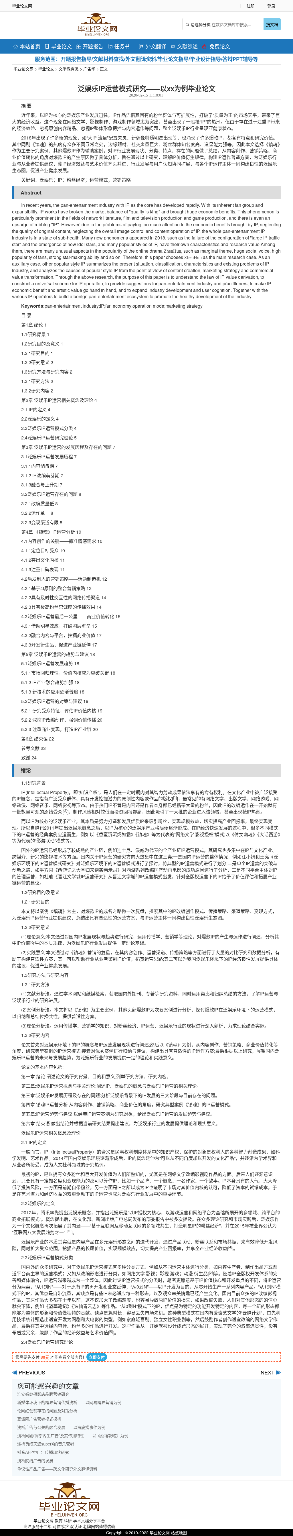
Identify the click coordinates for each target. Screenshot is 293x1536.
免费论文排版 (216, 47)
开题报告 (89, 46)
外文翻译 (152, 46)
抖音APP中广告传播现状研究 (43, 1452)
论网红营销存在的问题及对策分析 (47, 1410)
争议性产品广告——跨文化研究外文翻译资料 (57, 1469)
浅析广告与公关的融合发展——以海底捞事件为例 (61, 1427)
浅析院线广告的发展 (35, 1460)
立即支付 (97, 1357)
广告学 (89, 69)
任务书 (119, 46)
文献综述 (184, 46)
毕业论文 (58, 46)
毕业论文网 (23, 69)
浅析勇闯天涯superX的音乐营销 (45, 1444)
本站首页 (26, 46)
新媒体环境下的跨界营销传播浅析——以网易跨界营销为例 (69, 1402)
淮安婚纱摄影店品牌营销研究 (43, 1394)
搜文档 (272, 24)
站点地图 (179, 1532)
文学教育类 (69, 69)
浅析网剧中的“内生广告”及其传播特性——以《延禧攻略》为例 (72, 1435)
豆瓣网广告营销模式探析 (39, 1419)
